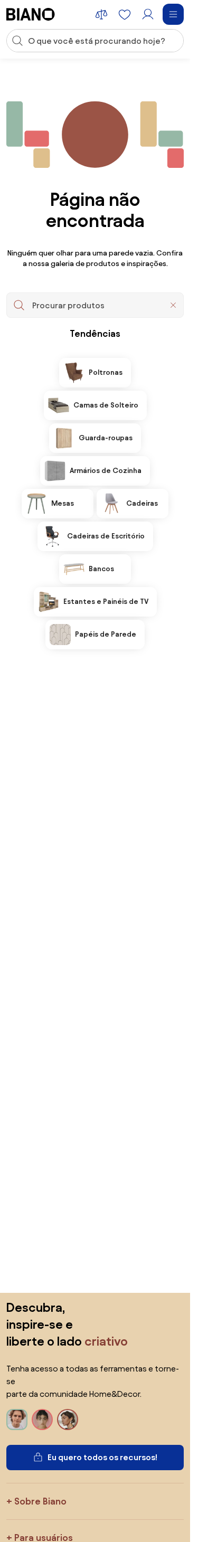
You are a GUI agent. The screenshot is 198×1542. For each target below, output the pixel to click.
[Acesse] (147, 14)
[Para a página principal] (30, 14)
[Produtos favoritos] (124, 14)
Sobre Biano (40, 1501)
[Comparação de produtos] (101, 14)
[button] (173, 305)
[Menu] (173, 14)
